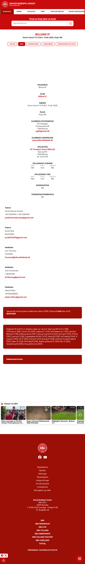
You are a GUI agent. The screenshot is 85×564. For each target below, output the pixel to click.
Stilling (12, 44)
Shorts (42, 165)
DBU (42, 521)
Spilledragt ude (42, 174)
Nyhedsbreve (42, 467)
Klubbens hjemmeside (42, 138)
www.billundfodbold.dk (42, 140)
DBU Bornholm (42, 524)
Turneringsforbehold (42, 194)
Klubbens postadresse (42, 121)
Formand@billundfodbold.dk (17, 257)
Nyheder (42, 470)
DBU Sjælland (42, 540)
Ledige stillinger (42, 480)
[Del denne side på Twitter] (5, 556)
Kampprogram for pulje (67, 44)
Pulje (42, 112)
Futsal (42, 544)
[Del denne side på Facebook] (2, 556)
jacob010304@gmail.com (16, 238)
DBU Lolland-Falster (42, 537)
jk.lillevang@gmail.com (15, 277)
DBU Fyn (42, 527)
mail (59, 311)
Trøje (33, 165)
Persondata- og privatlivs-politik (42, 550)
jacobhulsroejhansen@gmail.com (19, 218)
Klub (42, 94)
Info (21, 44)
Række (42, 103)
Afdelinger (42, 474)
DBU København (42, 534)
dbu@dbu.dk (44, 510)
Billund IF (42, 96)
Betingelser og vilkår (42, 490)
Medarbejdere (42, 477)
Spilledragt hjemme (43, 163)
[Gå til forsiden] (17, 4)
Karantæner (48, 44)
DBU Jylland (43, 530)
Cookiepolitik (42, 487)
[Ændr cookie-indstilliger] (3, 560)
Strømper (52, 165)
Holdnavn (42, 85)
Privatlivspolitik (42, 484)
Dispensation (42, 185)
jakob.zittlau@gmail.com (16, 297)
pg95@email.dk (42, 131)
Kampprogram (33, 44)
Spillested (42, 147)
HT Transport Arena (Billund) (42, 149)
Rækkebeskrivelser (14, 359)
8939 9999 (11, 314)
